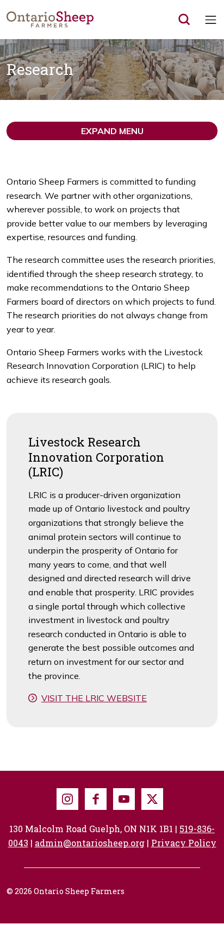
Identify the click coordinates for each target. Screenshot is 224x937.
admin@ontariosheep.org (90, 842)
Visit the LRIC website (94, 698)
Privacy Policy (183, 842)
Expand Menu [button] (112, 130)
